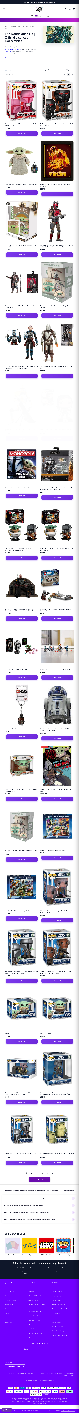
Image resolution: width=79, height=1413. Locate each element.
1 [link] (26, 1173)
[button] (4, 9)
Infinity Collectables (18, 1373)
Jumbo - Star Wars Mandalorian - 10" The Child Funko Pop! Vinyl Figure (21, 790)
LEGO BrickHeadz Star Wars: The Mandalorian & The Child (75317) (56, 549)
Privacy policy (40, 1373)
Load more (39, 1179)
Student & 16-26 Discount (36, 1296)
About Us (31, 1287)
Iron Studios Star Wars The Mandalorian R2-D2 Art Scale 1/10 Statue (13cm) (55, 729)
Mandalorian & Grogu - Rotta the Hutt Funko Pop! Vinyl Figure (57, 1154)
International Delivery (35, 1316)
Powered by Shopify (29, 1373)
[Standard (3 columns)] (68, 74)
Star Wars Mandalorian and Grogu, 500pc (53, 850)
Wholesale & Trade (34, 1311)
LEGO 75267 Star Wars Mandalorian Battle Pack (55, 670)
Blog (29, 1324)
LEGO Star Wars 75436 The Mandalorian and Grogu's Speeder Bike (56, 610)
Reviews (31, 1291)
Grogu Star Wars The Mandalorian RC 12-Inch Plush (21, 184)
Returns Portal (57, 1287)
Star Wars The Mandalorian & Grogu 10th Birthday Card (55, 790)
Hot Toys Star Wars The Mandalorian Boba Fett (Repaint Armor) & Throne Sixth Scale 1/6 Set (19, 610)
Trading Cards (9, 1291)
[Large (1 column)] (72, 74)
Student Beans (33, 1300)
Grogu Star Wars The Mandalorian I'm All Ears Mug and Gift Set (20, 246)
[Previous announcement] (4, 2)
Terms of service (59, 1373)
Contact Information (58, 1318)
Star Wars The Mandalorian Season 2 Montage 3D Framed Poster (55, 185)
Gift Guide (31, 1329)
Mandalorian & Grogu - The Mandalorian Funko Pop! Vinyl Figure (21, 1154)
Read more (8, 57)
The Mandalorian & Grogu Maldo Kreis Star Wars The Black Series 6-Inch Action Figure (56, 488)
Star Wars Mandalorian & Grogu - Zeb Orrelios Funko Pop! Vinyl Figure (56, 911)
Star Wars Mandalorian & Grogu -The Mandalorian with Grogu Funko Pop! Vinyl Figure (21, 972)
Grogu (19, 49)
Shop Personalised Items (36, 1333)
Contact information (69, 1375)
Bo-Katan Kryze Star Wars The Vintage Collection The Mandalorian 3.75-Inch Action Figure (21, 367)
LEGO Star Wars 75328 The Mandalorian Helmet (19, 670)
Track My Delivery (58, 1331)
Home (6, 26)
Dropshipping (56, 1296)
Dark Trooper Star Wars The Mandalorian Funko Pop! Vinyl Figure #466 (56, 124)
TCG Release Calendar (36, 1338)
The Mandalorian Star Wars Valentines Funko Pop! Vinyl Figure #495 (20, 124)
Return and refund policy (60, 1309)
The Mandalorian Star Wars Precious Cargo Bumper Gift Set (56, 306)
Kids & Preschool (10, 1296)
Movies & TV (9, 1304)
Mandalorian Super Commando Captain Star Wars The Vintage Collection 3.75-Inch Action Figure (56, 246)
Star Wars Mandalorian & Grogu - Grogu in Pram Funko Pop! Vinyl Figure (57, 1032)
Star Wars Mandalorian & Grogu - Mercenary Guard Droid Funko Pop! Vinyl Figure (55, 972)
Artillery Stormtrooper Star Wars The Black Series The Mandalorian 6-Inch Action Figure (21, 430)
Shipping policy (70, 1373)
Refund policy (49, 1373)
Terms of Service (57, 1326)
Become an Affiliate (58, 1304)
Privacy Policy (56, 1313)
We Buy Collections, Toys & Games (37, 1306)
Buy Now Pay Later (34, 1320)
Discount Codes (57, 1291)
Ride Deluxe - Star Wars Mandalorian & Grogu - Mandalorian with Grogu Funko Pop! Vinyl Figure (55, 1093)
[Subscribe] (55, 1273)
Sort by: (43, 70)
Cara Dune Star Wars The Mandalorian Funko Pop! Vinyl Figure (55, 430)
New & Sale (8, 1322)
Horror (7, 1309)
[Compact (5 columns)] (64, 74)
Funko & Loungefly (11, 1300)
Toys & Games (9, 1287)
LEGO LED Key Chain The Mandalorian (17, 729)
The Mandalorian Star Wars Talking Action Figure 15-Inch (56, 367)
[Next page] (52, 1173)
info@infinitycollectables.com (68, 1410)
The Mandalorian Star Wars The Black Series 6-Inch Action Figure (21, 306)
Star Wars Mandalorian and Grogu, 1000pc (18, 911)
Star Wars (8, 51)
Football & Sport (10, 1318)
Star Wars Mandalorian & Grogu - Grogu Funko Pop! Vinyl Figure (21, 1032)
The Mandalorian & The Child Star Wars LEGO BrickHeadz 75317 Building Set (19, 549)
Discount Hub (56, 1300)
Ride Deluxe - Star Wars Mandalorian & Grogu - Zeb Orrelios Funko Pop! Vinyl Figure (21, 1093)
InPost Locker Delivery (59, 1335)
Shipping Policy (57, 1322)
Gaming (7, 1313)
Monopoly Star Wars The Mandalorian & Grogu (19, 488)
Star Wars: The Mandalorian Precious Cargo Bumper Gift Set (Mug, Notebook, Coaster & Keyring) (21, 851)
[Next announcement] (75, 2)
